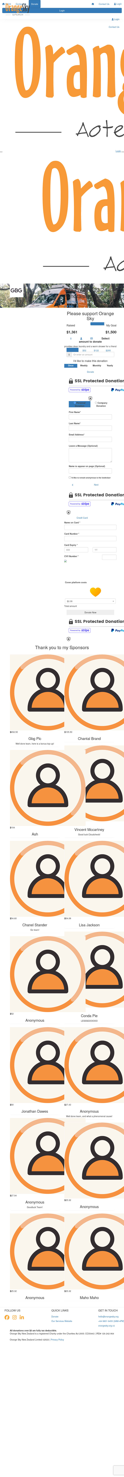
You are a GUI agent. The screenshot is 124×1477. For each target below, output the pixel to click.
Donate (90, 371)
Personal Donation (80, 404)
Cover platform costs (76, 582)
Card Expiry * (71, 544)
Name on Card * (72, 522)
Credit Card (82, 517)
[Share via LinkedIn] (72, 306)
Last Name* (74, 423)
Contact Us (104, 3)
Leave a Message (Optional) (83, 445)
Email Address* (76, 434)
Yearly (110, 365)
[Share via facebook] (65, 306)
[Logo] (17, 9)
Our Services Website (61, 1321)
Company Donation (101, 404)
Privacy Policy (57, 1339)
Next (96, 484)
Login (119, 3)
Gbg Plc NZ (72, 301)
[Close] (123, 151)
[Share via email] (70, 306)
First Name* (75, 412)
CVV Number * (71, 556)
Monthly (97, 365)
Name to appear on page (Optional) (87, 466)
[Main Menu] (1, 151)
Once (70, 365)
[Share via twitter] (67, 306)
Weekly (84, 365)
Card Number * (71, 533)
